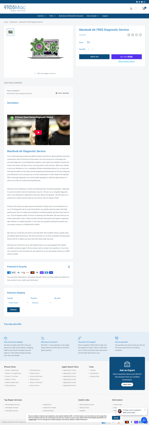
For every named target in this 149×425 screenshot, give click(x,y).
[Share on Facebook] (128, 34)
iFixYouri (82, 35)
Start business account (87, 404)
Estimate (13, 310)
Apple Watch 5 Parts (69, 382)
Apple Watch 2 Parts (69, 373)
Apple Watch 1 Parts (69, 370)
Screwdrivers (94, 373)
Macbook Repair (48, 411)
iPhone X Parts (34, 373)
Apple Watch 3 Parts (69, 376)
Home (6, 22)
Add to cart (94, 57)
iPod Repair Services (11, 407)
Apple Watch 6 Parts (69, 385)
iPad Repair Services (11, 411)
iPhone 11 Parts (10, 379)
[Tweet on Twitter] (136, 34)
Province (34, 298)
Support (105, 16)
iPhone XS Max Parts (12, 382)
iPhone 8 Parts (34, 379)
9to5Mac (82, 411)
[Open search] (131, 9)
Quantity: (82, 49)
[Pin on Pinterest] (132, 34)
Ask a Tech (127, 384)
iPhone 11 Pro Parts (11, 376)
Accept (116, 418)
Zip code (57, 298)
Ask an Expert (91, 16)
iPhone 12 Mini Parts (11, 370)
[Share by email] (140, 34)
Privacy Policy (117, 404)
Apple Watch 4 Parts (69, 379)
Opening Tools (94, 376)
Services (41, 16)
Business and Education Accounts (71, 16)
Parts (51, 16)
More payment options (127, 61)
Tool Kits (93, 370)
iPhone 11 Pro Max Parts (13, 373)
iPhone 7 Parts (34, 385)
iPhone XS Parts (10, 385)
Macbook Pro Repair (49, 407)
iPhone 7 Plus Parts (36, 382)
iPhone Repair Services (12, 404)
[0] (143, 8)
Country (10, 298)
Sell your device (84, 407)
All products (13, 22)
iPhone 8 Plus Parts (36, 376)
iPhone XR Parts (35, 370)
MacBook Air (47, 404)
